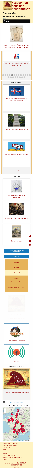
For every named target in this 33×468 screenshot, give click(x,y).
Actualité (16, 267)
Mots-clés (16, 256)
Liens (4, 450)
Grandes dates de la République (12, 457)
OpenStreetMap (20, 440)
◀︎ (4, 62)
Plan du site (6, 448)
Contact (5, 459)
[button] (15, 424)
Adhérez (5, 18)
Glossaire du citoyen (16, 282)
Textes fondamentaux (9, 455)
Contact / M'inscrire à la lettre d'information (16, 251)
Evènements (17, 273)
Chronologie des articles (10, 445)
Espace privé (16, 467)
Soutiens (16, 278)
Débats (16, 262)
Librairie (5, 453)
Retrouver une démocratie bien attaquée (16, 392)
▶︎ (30, 62)
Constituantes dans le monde (16, 287)
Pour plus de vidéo (16, 403)
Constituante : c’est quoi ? (10, 443)
